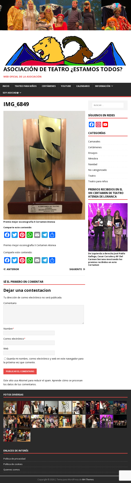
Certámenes (49, 86)
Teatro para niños (26, 86)
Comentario (10, 303)
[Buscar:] (108, 105)
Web (5, 348)
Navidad (92, 164)
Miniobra (93, 158)
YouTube (66, 86)
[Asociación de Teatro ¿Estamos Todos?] (65, 28)
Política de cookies (13, 464)
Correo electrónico (13, 338)
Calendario (83, 86)
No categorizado (97, 170)
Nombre (8, 328)
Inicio (6, 86)
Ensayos (92, 152)
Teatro (92, 175)
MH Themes (88, 479)
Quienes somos (11, 469)
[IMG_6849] (44, 217)
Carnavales (94, 141)
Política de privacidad (14, 458)
